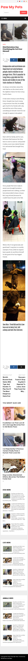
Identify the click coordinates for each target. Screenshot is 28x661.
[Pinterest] (24, 1)
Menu (5, 18)
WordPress (4, 658)
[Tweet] (21, 60)
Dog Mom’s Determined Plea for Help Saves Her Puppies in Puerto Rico (18, 515)
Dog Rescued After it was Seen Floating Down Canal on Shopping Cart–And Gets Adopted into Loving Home (18, 495)
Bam (11, 658)
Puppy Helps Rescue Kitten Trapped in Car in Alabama (17, 524)
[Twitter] (22, 1)
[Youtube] (20, 1)
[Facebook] (18, 1)
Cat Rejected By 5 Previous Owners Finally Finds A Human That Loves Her (13, 451)
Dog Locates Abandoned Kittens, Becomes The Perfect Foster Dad (14, 477)
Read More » (15, 500)
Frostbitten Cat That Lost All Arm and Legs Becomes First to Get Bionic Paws (13, 425)
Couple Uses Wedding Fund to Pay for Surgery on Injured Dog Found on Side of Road (17, 505)
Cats (4, 44)
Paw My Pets (11, 7)
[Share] (13, 60)
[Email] (26, 1)
